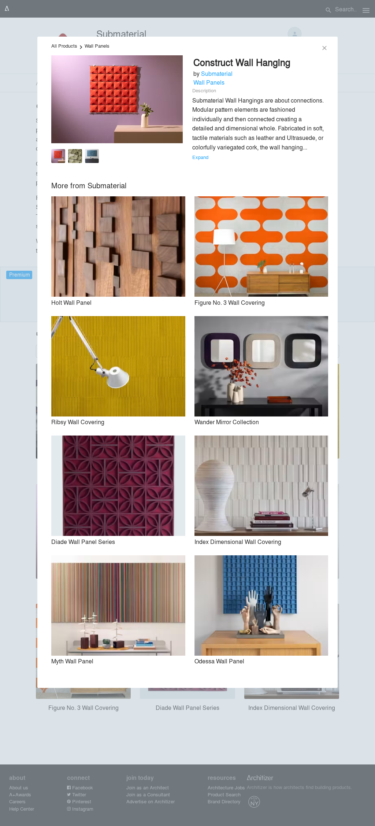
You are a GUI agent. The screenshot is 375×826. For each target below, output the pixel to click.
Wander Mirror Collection (226, 422)
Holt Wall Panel (71, 302)
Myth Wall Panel (72, 661)
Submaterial (217, 73)
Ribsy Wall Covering (77, 422)
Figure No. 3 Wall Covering (229, 302)
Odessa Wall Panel (219, 661)
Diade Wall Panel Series (83, 541)
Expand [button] (200, 156)
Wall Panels (97, 45)
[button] (58, 157)
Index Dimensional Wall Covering (237, 541)
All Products (64, 45)
